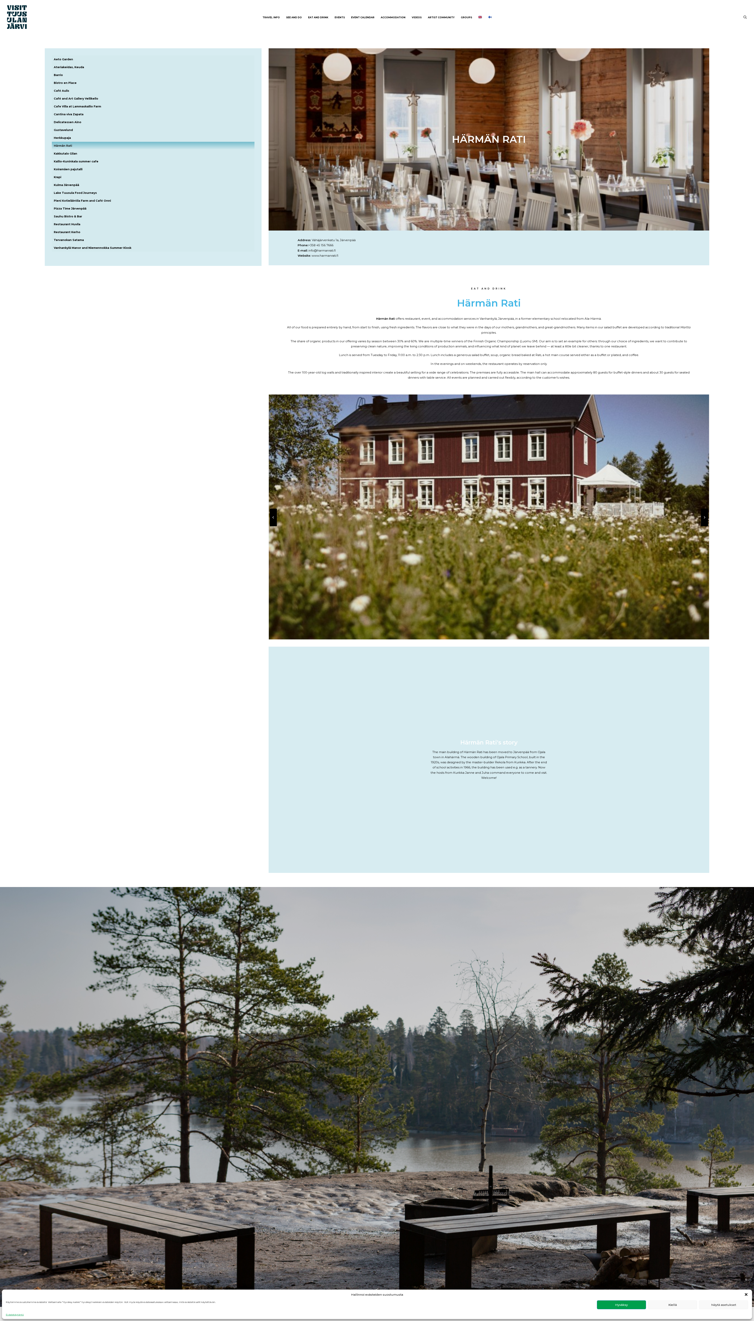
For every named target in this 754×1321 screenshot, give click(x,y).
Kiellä (672, 1305)
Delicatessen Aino (67, 122)
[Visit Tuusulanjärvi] (17, 17)
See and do (294, 17)
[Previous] (273, 526)
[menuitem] (271, 17)
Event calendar (362, 17)
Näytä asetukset (723, 1305)
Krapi (57, 177)
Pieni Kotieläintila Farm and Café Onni (82, 200)
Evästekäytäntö (15, 1314)
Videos (417, 17)
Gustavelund (63, 130)
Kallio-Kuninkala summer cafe (76, 161)
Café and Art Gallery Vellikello (76, 98)
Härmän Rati (63, 145)
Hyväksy (621, 1305)
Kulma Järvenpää (66, 185)
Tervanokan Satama (69, 240)
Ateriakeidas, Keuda (69, 67)
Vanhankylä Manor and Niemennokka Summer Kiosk (92, 248)
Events (340, 17)
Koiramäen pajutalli (68, 169)
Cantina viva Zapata (68, 114)
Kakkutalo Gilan (65, 153)
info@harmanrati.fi (322, 250)
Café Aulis (61, 90)
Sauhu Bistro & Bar (68, 216)
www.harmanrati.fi (325, 255)
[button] (746, 1294)
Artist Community (441, 17)
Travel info (271, 17)
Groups (466, 17)
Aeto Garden (63, 59)
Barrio (58, 75)
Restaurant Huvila (67, 224)
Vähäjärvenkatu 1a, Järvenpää (334, 240)
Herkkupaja (62, 138)
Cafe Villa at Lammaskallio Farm (77, 106)
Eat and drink (318, 17)
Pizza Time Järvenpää (70, 208)
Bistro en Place (65, 83)
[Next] (704, 526)
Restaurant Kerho (67, 232)
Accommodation (393, 17)
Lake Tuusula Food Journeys (75, 193)
